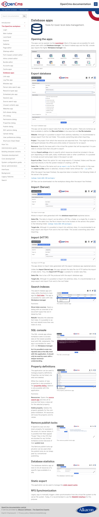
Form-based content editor (13, 55)
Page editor (7, 48)
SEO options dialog (10, 130)
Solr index (40, 295)
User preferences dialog (12, 137)
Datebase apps (23, 10)
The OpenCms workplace (9, 10)
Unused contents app (11, 105)
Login (5, 30)
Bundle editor (8, 62)
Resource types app (10, 91)
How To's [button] (5, 144)
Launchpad (59, 43)
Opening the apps (41, 39)
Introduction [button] (6, 23)
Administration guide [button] (9, 148)
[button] (25, 151)
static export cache (70, 485)
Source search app (10, 101)
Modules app (7, 83)
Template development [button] (10, 155)
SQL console (38, 330)
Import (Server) (40, 187)
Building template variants (11, 152)
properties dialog (40, 386)
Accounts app (8, 66)
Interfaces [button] (5, 169)
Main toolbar (7, 33)
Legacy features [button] (7, 177)
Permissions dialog (10, 119)
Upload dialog (8, 134)
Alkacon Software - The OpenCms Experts (33, 510)
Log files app (8, 80)
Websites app (8, 109)
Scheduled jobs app (10, 94)
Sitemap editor (8, 51)
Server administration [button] (9, 166)
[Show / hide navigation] (96, 4)
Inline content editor (10, 58)
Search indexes (40, 286)
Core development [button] (8, 159)
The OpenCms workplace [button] (11, 26)
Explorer (6, 41)
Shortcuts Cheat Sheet (11, 141)
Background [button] (6, 173)
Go (24, 16)
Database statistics (42, 461)
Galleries (6, 44)
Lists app (6, 76)
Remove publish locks (44, 422)
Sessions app (8, 98)
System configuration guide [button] (12, 162)
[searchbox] (11, 16)
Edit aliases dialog (9, 112)
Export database (41, 73)
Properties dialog (9, 123)
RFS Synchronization (43, 490)
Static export (39, 480)
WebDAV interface (78, 497)
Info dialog (7, 116)
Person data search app (11, 87)
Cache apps (7, 69)
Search (4, 180)
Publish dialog (8, 126)
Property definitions (43, 366)
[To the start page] (12, 4)
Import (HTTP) (39, 237)
